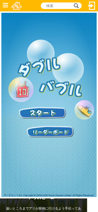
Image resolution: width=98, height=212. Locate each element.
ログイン (91, 6)
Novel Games (16, 6)
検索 (75, 5)
